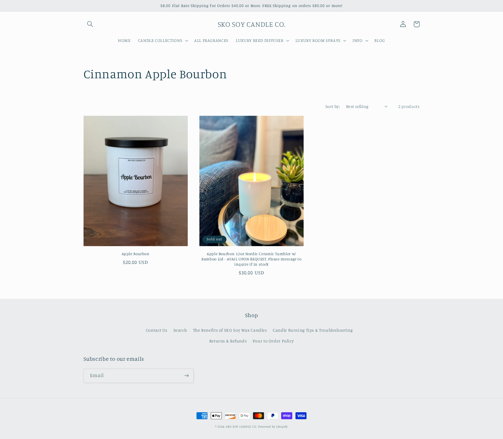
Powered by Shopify (273, 426)
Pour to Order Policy (273, 340)
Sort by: (332, 106)
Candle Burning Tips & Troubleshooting (313, 330)
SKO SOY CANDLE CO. (241, 426)
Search (180, 330)
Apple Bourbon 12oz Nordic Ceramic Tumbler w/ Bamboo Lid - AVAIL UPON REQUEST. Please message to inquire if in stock (251, 258)
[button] (90, 24)
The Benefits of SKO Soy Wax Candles (230, 330)
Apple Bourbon (136, 253)
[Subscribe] (186, 376)
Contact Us (156, 330)
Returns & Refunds (228, 340)
